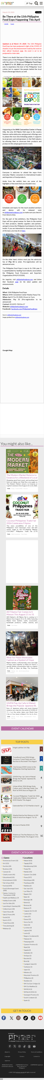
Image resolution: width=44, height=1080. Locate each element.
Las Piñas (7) (28, 891)
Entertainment (28, 716)
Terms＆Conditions (36, 1052)
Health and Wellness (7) (11, 898)
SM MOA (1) (28, 989)
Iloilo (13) (27, 925)
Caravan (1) (6, 872)
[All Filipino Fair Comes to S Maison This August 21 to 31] (22, 609)
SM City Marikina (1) (30, 986)
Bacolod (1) (27, 958)
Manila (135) (28, 872)
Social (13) (6, 917)
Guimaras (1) (28, 967)
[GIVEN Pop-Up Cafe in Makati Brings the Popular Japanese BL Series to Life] (22, 700)
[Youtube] (40, 1019)
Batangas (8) (28, 900)
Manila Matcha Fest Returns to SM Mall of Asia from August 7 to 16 (25, 816)
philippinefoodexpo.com (14, 212)
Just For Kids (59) (9, 903)
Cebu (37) (27, 916)
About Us (7, 1052)
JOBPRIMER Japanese (36, 1065)
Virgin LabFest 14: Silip (21, 747)
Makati (13, 671)
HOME (6, 24)
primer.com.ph (20, 1072)
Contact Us (37, 1056)
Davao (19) (27, 919)
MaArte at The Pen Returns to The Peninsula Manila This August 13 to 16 (25, 837)
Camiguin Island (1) (30, 964)
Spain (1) (27, 1000)
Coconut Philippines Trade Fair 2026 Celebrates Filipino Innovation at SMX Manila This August (26, 798)
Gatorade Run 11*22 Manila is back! (26, 806)
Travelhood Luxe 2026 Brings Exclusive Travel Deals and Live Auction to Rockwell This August (25, 759)
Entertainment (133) (10, 880)
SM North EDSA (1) (30, 992)
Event (12, 24)
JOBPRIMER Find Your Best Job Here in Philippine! (22, 1066)
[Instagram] (18, 1019)
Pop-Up (25, 488)
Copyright (7, 1056)
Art (17, 671)
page (16, 282)
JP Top (29, 3)
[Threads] (33, 1020)
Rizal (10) (27, 947)
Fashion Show (10, 672)
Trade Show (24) (8, 923)
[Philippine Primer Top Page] (7, 6)
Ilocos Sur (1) (28, 922)
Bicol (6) (26, 961)
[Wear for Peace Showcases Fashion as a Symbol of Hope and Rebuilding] (22, 655)
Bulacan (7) (27, 908)
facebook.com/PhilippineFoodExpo (24, 309)
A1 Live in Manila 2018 (21, 825)
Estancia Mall (18, 488)
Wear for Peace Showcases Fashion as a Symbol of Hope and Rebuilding (20, 660)
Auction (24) (7, 866)
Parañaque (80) (29, 883)
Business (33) (7, 869)
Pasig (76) (27, 869)
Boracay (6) (27, 905)
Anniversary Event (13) (10, 860)
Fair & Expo (24, 534)
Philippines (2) (28, 978)
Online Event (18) (9, 909)
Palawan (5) (28, 939)
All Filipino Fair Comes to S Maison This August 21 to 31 (20, 613)
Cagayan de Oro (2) (30, 911)
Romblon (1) (28, 981)
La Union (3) (28, 928)
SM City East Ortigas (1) (32, 983)
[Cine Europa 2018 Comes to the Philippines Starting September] (6, 773)
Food (17, 716)
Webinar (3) (7, 928)
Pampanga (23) (29, 942)
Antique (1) (27, 956)
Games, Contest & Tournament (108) (9, 894)
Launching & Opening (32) (11, 906)
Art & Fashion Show (24, 671)
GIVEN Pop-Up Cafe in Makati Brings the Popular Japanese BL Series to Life (22, 705)
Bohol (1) (27, 902)
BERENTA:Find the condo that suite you (7, 1065)
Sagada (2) (27, 950)
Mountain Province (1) (31, 975)
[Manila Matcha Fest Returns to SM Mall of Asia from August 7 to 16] (6, 822)
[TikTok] (25, 1020)
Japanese (7, 1060)
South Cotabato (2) (30, 997)
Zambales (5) (28, 953)
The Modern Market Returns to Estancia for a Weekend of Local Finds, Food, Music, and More (22, 477)
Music (21, 716)
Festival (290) (7, 886)
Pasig (12, 488)
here (23, 231)
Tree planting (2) (8, 926)
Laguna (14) (28, 930)
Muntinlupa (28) (29, 880)
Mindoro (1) (28, 972)
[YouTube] (34, 1046)
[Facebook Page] (3, 1019)
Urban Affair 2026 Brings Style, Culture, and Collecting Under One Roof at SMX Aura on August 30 (25, 788)
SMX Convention (15, 534)
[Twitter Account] (11, 1020)
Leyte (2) (27, 933)
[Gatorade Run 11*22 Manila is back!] (6, 812)
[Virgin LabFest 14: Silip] (6, 754)
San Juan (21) (28, 888)
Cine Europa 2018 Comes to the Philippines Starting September (24, 768)
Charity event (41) (9, 874)
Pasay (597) (28, 877)
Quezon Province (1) (30, 944)
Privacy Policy (22, 1052)
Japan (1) (27, 970)
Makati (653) (28, 860)
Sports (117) (7, 920)
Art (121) (6, 863)
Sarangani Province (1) (31, 995)
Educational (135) (9, 877)
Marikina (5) (28, 886)
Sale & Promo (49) (9, 914)
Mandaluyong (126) (30, 866)
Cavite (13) (27, 914)
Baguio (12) (27, 894)
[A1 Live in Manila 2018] (6, 831)
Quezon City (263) (30, 874)
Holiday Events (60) (9, 900)
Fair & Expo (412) (8, 883)
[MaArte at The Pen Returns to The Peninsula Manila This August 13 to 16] (6, 841)
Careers (22, 1056)
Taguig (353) (28, 863)
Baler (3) (26, 897)
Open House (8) (8, 912)
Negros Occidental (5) (31, 936)
